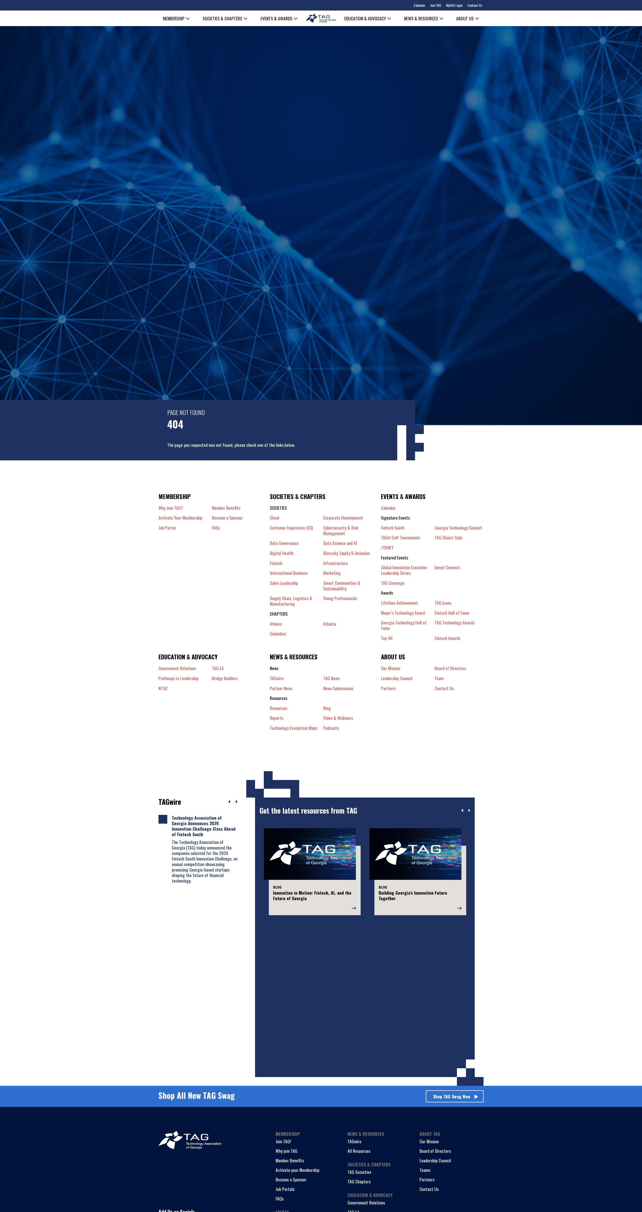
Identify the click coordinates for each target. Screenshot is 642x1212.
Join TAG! (283, 1141)
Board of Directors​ (450, 668)
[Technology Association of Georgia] (321, 18)
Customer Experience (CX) (291, 528)
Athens (276, 623)
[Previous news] (229, 802)
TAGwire (277, 678)
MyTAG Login (454, 5)
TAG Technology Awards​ (454, 623)
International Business (288, 573)
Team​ (439, 678)
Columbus (278, 633)
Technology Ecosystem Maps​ (293, 728)
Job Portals (285, 1189)
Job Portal (167, 527)
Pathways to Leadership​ (178, 678)
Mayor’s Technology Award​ (403, 612)
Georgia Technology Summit (458, 527)
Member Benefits (226, 508)
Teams (425, 1170)
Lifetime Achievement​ (399, 602)
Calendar (419, 5)
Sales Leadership (284, 583)
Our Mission (390, 668)
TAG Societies (359, 1172)
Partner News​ (281, 688)
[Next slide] (469, 810)
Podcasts (331, 728)
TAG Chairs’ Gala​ (448, 537)
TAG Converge (393, 583)
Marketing (332, 573)
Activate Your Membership (180, 517)
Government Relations (366, 1202)
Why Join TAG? (170, 508)
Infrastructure (335, 563)
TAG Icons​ (443, 602)
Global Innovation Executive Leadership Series (404, 570)
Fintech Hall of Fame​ (452, 612)
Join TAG (435, 5)
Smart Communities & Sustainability (341, 585)
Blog (327, 708)
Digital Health (281, 553)
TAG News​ (331, 678)
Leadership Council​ (396, 678)
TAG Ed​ (217, 668)
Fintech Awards (447, 638)
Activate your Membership (297, 1170)
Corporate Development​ (343, 517)
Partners (427, 1179)
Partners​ (388, 688)
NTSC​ (163, 688)
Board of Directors (435, 1151)
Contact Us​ (444, 688)
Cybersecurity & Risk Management (340, 530)
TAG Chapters (359, 1181)
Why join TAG (286, 1151)
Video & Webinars (338, 718)
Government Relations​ (177, 668)
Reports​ (276, 718)
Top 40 (386, 638)
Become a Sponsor (227, 517)
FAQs (216, 527)
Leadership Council (435, 1160)
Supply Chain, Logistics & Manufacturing (291, 600)
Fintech (276, 563)
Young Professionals (340, 598)
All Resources (359, 1151)
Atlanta (329, 623)
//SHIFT (387, 547)
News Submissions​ (338, 688)
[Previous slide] (462, 810)
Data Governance (284, 543)
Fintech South (393, 527)
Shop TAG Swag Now (451, 1096)
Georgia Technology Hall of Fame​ (404, 625)
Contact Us (474, 5)
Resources (278, 708)
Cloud (274, 517)
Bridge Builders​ (224, 678)
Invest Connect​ (447, 567)
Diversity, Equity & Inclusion (346, 553)
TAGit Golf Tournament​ (400, 537)
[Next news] (236, 802)
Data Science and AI (340, 543)
